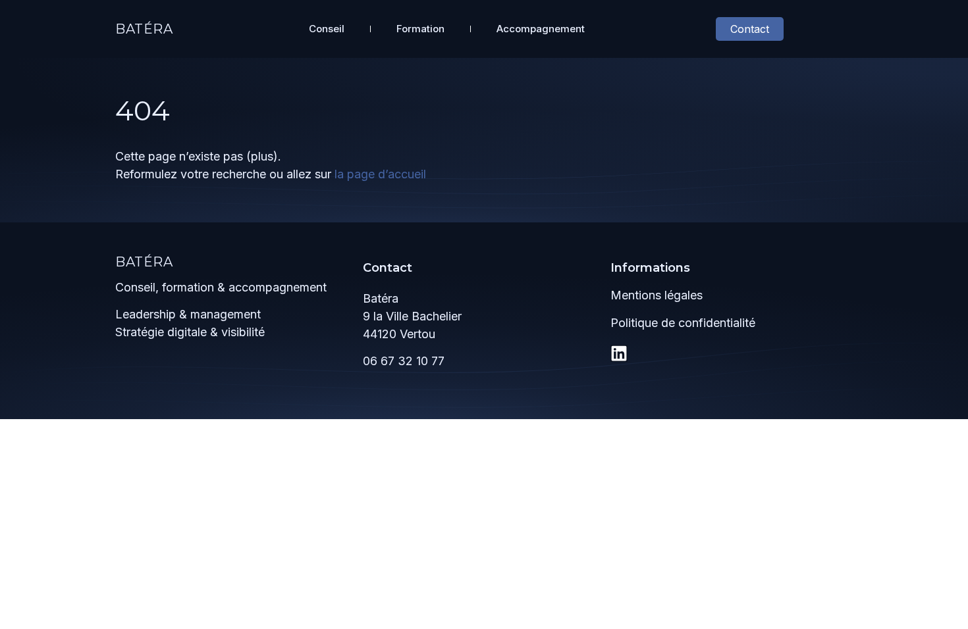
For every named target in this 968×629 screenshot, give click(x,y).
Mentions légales (656, 295)
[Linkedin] (619, 353)
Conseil (326, 28)
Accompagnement (541, 28)
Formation (420, 28)
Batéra (144, 29)
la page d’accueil (380, 174)
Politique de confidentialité (682, 323)
